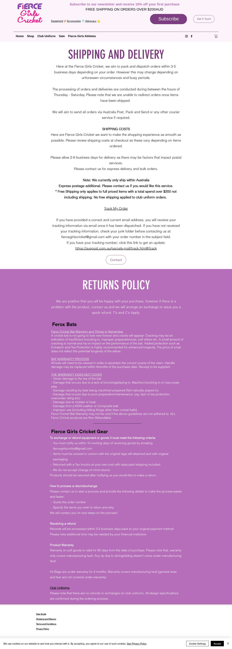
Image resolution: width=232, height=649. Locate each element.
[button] (168, 19)
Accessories (74, 21)
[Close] (228, 643)
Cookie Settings (197, 643)
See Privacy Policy (137, 643)
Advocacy (90, 21)
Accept (217, 643)
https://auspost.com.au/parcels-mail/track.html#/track (116, 248)
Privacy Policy (42, 629)
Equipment (57, 21)
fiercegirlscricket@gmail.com (83, 237)
